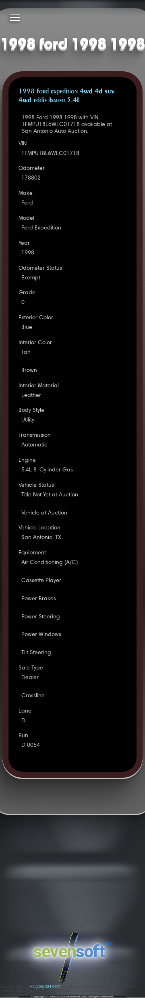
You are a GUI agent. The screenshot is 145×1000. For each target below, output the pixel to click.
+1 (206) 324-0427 (45, 986)
